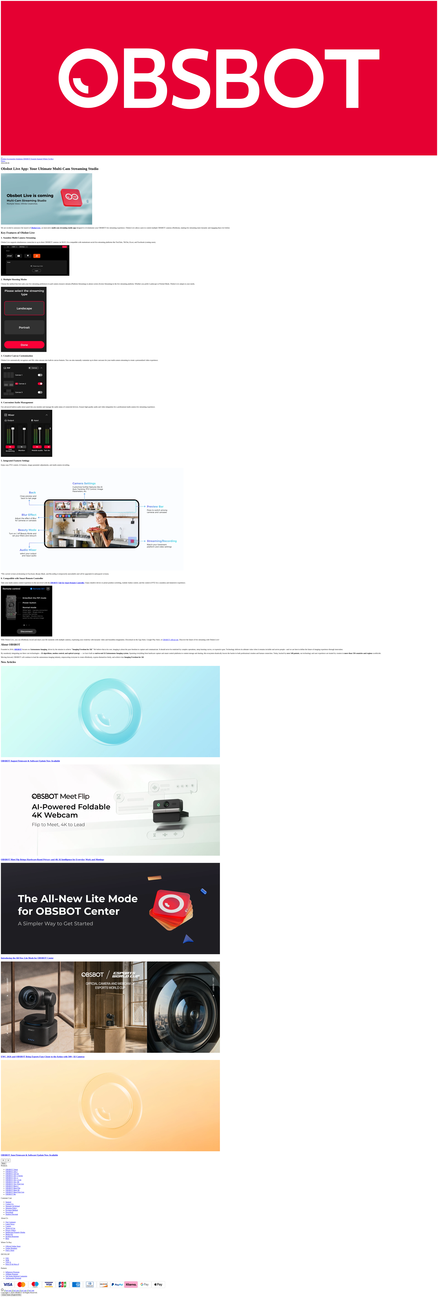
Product (4, 159)
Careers (8, 1226)
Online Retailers (11, 1248)
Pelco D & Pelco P (12, 1264)
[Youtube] (23, 1291)
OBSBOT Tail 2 (11, 1172)
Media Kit (9, 1234)
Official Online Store (13, 1246)
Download (9, 1212)
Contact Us (9, 1204)
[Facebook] (7, 1291)
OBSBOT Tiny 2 (11, 1178)
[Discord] (2, 1291)
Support (40, 159)
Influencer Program (12, 1272)
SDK (7, 1260)
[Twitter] (30, 1291)
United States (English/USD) (11, 1295)
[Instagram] (15, 1291)
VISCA (8, 1262)
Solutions (19, 159)
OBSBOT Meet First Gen (14, 1192)
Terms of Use (10, 1228)
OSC (7, 1258)
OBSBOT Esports (30, 159)
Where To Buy (48, 159)
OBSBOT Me (10, 1194)
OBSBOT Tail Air (12, 1174)
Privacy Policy (10, 1230)
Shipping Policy (11, 1208)
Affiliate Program (11, 1274)
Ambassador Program (13, 1278)
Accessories (11, 159)
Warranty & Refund (12, 1206)
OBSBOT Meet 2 (11, 1186)
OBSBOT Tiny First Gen (14, 1184)
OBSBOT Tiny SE (12, 1182)
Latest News (9, 1224)
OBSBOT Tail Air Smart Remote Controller (67, 583)
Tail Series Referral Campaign (16, 1276)
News (3, 161)
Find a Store (9, 1250)
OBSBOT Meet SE (12, 1190)
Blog (7, 1238)
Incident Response (12, 1236)
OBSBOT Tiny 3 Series (14, 1176)
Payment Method (11, 1210)
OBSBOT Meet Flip (12, 1188)
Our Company (10, 1222)
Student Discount (11, 1214)
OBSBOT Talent (11, 1170)
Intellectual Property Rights (15, 1232)
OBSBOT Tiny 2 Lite (13, 1180)
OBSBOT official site (170, 640)
